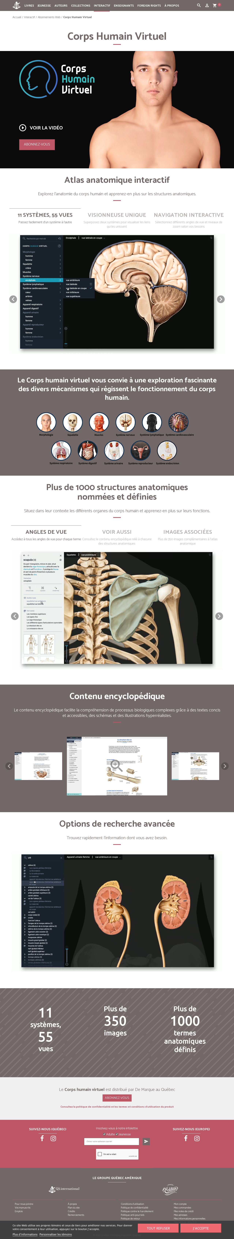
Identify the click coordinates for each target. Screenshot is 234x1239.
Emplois (19, 1211)
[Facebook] (42, 1139)
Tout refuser (158, 1228)
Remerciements (76, 1215)
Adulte (110, 1134)
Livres (29, 5)
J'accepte (201, 1228)
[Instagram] (53, 1139)
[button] (221, 299)
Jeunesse (44, 5)
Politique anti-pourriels (132, 1215)
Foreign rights (149, 5)
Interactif (102, 5)
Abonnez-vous (37, 144)
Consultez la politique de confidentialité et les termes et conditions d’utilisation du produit (117, 1107)
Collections (80, 5)
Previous (9, 766)
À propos (172, 5)
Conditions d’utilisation (132, 1204)
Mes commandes (182, 1208)
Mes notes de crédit (184, 1211)
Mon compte (180, 1204)
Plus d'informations (25, 1234)
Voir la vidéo (40, 128)
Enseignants (124, 5)
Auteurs (60, 5)
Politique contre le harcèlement (137, 1211)
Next (225, 766)
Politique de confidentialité (134, 1208)
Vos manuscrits (22, 1208)
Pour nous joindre (24, 1204)
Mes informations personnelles (189, 1219)
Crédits (71, 1211)
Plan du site (74, 1208)
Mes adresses (180, 1215)
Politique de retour (130, 1219)
